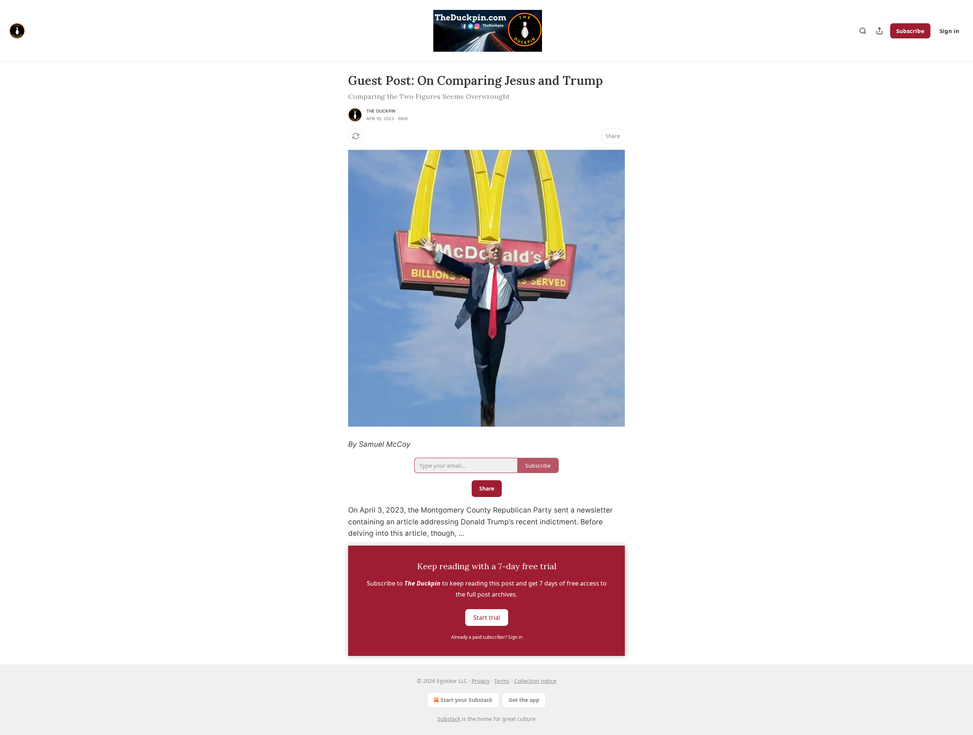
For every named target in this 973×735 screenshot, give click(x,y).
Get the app (524, 699)
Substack (448, 718)
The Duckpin (380, 111)
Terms (502, 680)
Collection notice (535, 680)
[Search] (862, 30)
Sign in (949, 31)
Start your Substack (467, 699)
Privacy (481, 680)
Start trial (486, 617)
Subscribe (910, 31)
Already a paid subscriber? (486, 637)
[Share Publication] (879, 30)
